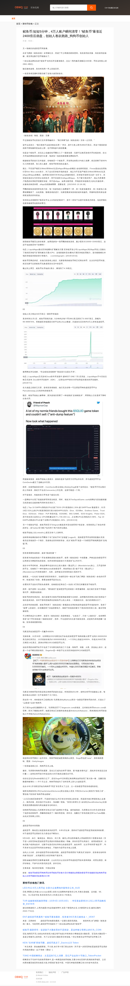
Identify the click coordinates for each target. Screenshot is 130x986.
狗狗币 (44, 873)
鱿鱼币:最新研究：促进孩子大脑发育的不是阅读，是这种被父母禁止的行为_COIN (62, 930)
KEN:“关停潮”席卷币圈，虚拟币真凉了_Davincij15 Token (51, 943)
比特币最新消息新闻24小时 (38, 876)
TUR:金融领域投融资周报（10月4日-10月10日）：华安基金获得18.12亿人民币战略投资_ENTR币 (64, 902)
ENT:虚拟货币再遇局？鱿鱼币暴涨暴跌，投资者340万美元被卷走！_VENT (59, 917)
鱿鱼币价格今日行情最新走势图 (66, 873)
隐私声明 (52, 972)
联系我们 (39, 972)
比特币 (50, 873)
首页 (13, 18)
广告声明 (65, 972)
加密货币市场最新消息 (89, 873)
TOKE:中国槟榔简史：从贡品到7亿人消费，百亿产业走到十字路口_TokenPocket (62, 956)
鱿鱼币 (31, 873)
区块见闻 (53, 982)
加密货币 (38, 873)
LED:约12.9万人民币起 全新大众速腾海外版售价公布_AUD (51, 888)
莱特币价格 (27, 24)
